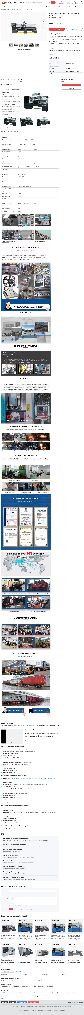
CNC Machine (28, 778)
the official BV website (31, 725)
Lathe (31, 9)
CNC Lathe (22, 778)
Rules (82, 6)
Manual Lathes (45, 974)
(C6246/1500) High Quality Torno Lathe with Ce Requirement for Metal (8, 960)
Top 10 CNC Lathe (40, 996)
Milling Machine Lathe (29, 996)
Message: (7, 898)
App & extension (67, 6)
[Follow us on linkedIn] (82, 1002)
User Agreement (49, 1010)
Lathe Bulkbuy (49, 996)
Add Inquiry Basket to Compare (24, 49)
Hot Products (15, 1006)
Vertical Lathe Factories (33, 992)
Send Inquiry (57, 29)
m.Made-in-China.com (45, 1007)
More (2, 998)
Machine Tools (26, 9)
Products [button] (22, 2)
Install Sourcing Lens (34, 1002)
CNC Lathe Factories (6, 992)
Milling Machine (16, 986)
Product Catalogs (19, 971)
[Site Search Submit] (53, 2)
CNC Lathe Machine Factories (20, 992)
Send (11, 909)
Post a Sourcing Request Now (38, 909)
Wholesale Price (50, 1006)
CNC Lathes (24, 974)
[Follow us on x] (74, 1002)
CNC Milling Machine (10, 780)
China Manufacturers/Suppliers (31, 1006)
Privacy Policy (62, 1010)
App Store (4, 1002)
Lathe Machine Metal (18, 996)
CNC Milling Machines (5, 974)
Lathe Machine (16, 778)
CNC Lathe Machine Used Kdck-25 (25, 959)
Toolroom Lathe (50, 986)
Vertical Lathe (41, 986)
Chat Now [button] (75, 29)
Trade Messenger (22, 1002)
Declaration (56, 1010)
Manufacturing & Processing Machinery (13, 9)
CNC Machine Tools (20, 780)
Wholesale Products (42, 1006)
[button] (49, 2)
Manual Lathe (44, 778)
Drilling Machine (25, 986)
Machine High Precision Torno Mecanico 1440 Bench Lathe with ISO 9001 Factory (58, 937)
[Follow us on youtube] (78, 1002)
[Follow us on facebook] (72, 1002)
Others (63, 974)
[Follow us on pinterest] (80, 1002)
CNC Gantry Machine (29, 780)
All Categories (6, 6)
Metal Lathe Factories (45, 992)
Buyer (54, 6)
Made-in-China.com (36, 1007)
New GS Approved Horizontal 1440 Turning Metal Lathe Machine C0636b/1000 (75, 937)
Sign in (81, 3)
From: (7, 891)
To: (8, 894)
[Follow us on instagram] (76, 1002)
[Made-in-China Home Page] (8, 2)
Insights (69, 1006)
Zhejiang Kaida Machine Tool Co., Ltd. (56, 17)
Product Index (64, 1006)
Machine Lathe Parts (56, 992)
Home (2, 9)
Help (60, 6)
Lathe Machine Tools (6, 996)
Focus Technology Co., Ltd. (33, 1010)
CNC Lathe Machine (36, 778)
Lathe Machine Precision (69, 992)
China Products (22, 1006)
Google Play (13, 1002)
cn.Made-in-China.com (54, 1007)
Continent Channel (57, 1006)
